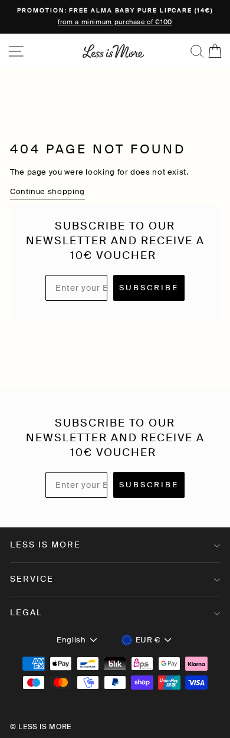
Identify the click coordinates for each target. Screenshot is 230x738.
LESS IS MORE (45, 544)
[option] (115, 17)
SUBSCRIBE (149, 288)
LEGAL (26, 612)
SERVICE (32, 578)
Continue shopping (47, 191)
